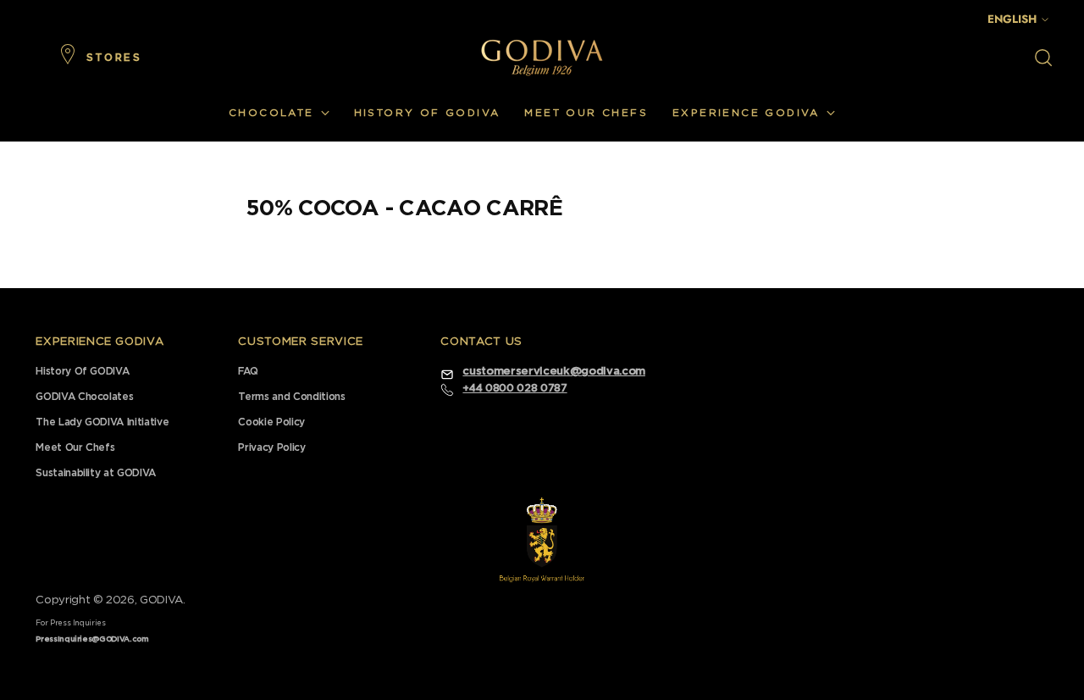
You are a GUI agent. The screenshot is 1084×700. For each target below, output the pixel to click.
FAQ (247, 371)
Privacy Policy (271, 447)
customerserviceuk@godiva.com (553, 371)
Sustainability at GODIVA (96, 473)
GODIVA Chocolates (84, 397)
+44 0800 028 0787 (514, 388)
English (1012, 19)
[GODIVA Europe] (542, 57)
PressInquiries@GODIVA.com (92, 639)
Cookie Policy (271, 422)
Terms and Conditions (291, 397)
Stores (113, 58)
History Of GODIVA (82, 371)
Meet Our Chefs (75, 447)
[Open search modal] (1043, 58)
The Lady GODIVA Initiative (102, 422)
